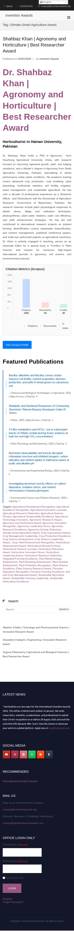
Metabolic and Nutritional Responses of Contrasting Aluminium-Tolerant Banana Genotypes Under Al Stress (39, 409)
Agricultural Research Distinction (21, 513)
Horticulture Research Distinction (43, 555)
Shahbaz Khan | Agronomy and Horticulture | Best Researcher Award (34, 45)
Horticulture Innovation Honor (28, 552)
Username (15, 844)
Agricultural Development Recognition (33, 506)
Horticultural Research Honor (43, 545)
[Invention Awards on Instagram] (15, 754)
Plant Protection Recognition (35, 565)
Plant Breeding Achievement (35, 561)
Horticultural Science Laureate (20, 549)
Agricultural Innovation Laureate (48, 509)
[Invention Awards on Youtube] (6, 754)
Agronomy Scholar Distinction (44, 529)
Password (15, 861)
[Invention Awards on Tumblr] (49, 754)
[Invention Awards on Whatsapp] (32, 754)
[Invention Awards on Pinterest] (23, 754)
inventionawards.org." (59, 727)
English (47, 2)
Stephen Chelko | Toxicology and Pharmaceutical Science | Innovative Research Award (36, 629)
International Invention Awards (20, 781)
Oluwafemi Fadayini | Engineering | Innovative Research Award (34, 641)
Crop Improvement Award (55, 532)
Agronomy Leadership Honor (33, 526)
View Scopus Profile (17, 344)
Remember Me (15, 877)
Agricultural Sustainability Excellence (33, 516)
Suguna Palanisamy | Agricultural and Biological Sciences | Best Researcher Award (36, 654)
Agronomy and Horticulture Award (22, 522)
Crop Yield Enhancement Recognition (33, 542)
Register (7, 898)
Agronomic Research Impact (45, 519)
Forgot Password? (13, 902)
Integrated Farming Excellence (20, 558)
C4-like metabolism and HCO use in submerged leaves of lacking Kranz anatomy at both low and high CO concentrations (38, 433)
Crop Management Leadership (20, 536)
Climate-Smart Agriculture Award (21, 532)
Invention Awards (19, 15)
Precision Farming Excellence (47, 571)
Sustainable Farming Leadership (29, 578)
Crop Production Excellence (54, 536)
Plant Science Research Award (33, 568)
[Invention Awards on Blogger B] (40, 754)
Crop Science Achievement (18, 539)
